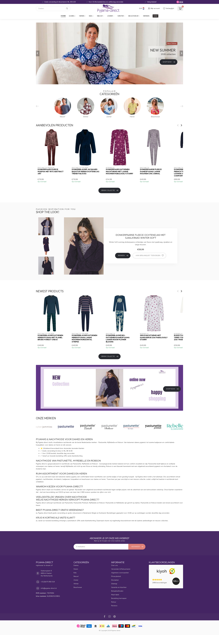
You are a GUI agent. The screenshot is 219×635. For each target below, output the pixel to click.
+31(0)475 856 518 (48, 582)
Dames (71, 16)
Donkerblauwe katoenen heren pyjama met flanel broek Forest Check (50, 337)
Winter (120, 16)
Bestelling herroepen (118, 598)
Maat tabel (115, 595)
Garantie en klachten (118, 587)
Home (63, 16)
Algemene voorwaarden (120, 573)
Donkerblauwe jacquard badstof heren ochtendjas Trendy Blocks (85, 171)
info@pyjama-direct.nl (49, 588)
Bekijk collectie (108, 190)
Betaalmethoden (117, 591)
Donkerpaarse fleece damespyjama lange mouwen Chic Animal (151, 171)
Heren (81, 16)
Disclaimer (115, 580)
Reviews (114, 606)
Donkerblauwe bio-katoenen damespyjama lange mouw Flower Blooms (118, 338)
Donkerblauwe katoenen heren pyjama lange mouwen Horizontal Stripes (84, 338)
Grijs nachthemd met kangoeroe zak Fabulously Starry (153, 337)
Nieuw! (100, 16)
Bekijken (121, 255)
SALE (155, 16)
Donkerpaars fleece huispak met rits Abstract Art (51, 171)
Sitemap (114, 584)
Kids (90, 16)
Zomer (110, 16)
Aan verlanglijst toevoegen (148, 255)
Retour (113, 602)
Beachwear (133, 16)
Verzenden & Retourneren (120, 569)
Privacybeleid (116, 576)
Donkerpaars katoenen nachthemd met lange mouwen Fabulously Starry (119, 171)
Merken (146, 16)
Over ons (114, 565)
